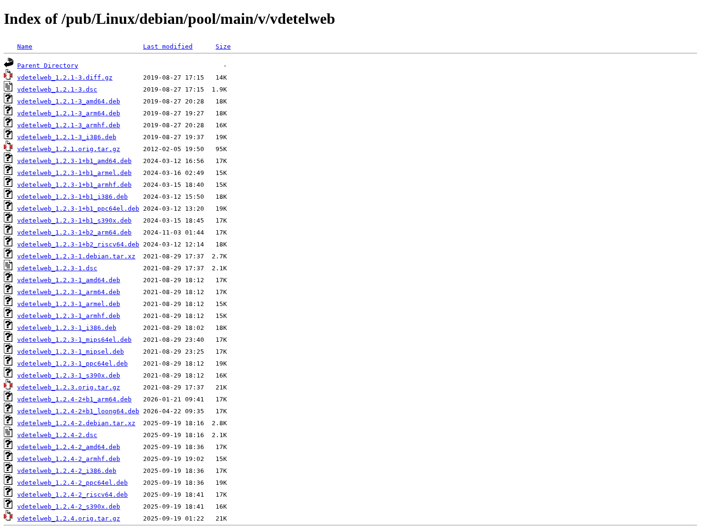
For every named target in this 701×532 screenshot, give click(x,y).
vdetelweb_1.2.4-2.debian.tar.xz (76, 423)
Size (223, 46)
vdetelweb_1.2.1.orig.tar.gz (68, 149)
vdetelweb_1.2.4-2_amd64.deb (68, 446)
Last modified (168, 46)
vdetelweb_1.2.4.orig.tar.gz (68, 518)
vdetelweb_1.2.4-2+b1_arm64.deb (74, 399)
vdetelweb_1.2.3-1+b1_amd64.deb (74, 160)
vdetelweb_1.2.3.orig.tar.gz (68, 387)
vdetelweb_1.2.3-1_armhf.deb (68, 315)
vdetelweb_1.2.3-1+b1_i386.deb (72, 196)
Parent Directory (47, 65)
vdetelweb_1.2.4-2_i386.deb (66, 470)
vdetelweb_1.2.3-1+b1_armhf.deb (74, 184)
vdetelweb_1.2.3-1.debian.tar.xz (76, 256)
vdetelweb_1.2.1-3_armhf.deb (68, 125)
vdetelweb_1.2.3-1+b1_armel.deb (74, 172)
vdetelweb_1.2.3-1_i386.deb (66, 327)
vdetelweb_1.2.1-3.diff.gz (65, 77)
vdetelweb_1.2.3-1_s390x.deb (68, 375)
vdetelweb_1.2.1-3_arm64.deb (68, 113)
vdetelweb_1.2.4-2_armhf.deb (68, 458)
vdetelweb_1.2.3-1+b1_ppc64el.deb (78, 208)
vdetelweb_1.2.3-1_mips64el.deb (74, 339)
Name (24, 46)
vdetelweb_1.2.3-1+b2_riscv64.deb (78, 244)
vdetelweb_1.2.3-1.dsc (57, 268)
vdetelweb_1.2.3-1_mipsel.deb (70, 351)
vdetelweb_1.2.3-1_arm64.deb (68, 292)
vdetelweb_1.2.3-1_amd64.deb (68, 280)
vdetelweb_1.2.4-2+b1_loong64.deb (78, 411)
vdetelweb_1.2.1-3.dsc (57, 89)
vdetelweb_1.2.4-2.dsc (57, 435)
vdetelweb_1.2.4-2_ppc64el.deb (72, 482)
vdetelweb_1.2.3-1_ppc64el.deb (72, 363)
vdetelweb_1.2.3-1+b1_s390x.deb (74, 220)
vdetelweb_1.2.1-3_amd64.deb (68, 101)
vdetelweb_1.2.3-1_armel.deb (68, 303)
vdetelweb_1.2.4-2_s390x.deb (68, 506)
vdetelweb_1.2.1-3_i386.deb (66, 137)
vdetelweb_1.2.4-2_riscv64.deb (72, 494)
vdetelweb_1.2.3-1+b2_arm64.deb (74, 232)
